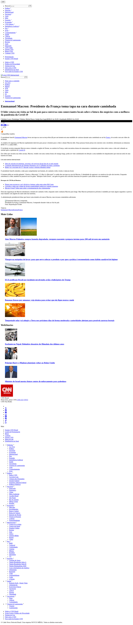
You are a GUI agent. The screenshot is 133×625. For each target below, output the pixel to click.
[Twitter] (6, 408)
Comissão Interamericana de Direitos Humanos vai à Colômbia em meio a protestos (32, 165)
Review (7, 42)
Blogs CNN (9, 51)
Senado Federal (14, 481)
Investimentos (13, 509)
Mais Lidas (7, 214)
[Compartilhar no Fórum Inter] (2, 132)
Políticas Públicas (15, 484)
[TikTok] (6, 421)
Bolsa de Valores (14, 513)
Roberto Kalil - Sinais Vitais (18, 583)
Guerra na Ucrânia (15, 524)
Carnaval (12, 545)
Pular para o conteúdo (12, 81)
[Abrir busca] (30, 6)
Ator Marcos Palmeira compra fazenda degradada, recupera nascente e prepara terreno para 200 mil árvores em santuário (57, 239)
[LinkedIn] (6, 417)
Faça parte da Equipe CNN (14, 71)
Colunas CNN (9, 53)
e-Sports (12, 579)
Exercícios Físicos (15, 587)
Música (11, 551)
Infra (6, 18)
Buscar (7, 6)
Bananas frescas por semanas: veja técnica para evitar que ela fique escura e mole (39, 300)
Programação (9, 57)
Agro (6, 16)
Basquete (12, 571)
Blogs (7, 434)
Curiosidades (13, 602)
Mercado (12, 507)
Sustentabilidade (14, 520)
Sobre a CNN (9, 62)
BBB (11, 543)
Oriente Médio (14, 536)
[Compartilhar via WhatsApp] (6, 125)
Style (6, 30)
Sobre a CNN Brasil (11, 611)
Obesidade (12, 594)
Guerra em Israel (14, 526)
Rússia (11, 537)
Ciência (7, 36)
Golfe (11, 577)
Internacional (9, 12)
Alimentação (13, 585)
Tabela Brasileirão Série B (17, 564)
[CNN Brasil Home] (10, 75)
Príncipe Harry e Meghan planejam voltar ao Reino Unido (30, 363)
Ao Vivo (12, 447)
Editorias (10, 445)
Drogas (11, 592)
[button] (66, 337)
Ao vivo (7, 83)
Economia (8, 22)
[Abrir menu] (3, 2)
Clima (11, 492)
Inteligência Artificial (12, 26)
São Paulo (12, 498)
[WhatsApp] (6, 423)
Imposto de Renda (15, 515)
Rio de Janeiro (14, 500)
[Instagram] (6, 414)
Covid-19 (22, 150)
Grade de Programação (12, 432)
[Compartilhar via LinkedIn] (5, 125)
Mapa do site (9, 439)
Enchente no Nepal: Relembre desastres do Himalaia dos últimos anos (34, 344)
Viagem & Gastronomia (13, 40)
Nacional (8, 14)
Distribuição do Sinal (12, 70)
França (108, 137)
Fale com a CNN (10, 68)
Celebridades (13, 547)
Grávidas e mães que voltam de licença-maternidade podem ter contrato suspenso (31, 186)
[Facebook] (6, 410)
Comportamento (10, 32)
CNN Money (9, 24)
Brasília (11, 503)
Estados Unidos (14, 528)
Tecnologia (8, 38)
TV (10, 556)
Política (7, 8)
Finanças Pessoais (15, 517)
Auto (6, 44)
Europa (11, 530)
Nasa (10, 598)
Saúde (7, 34)
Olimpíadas (13, 570)
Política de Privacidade (12, 64)
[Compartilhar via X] (3, 125)
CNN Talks (9, 47)
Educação (8, 46)
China (11, 539)
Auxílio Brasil (13, 496)
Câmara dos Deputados (16, 479)
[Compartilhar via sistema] (1, 129)
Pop (6, 28)
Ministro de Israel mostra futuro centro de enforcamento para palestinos (35, 381)
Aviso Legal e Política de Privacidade (17, 613)
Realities (12, 553)
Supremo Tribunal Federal (17, 482)
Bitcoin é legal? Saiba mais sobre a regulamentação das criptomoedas (27, 188)
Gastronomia (13, 608)
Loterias (11, 518)
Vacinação (12, 589)
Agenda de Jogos (14, 560)
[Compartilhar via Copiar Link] (8, 125)
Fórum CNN (9, 49)
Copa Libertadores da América (19, 568)
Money (7, 86)
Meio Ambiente (14, 494)
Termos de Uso (10, 66)
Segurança (12, 490)
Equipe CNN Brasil (11, 58)
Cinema (11, 549)
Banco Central (14, 511)
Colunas (7, 435)
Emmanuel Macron (21, 137)
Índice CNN (13, 475)
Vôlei (11, 573)
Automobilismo (14, 575)
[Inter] (6, 406)
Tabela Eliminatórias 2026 (17, 566)
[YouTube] (6, 412)
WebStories (7, 325)
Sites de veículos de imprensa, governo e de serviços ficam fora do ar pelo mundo (31, 164)
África (11, 534)
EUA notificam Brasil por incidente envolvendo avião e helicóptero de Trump (38, 280)
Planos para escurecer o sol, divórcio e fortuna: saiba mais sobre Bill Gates (29, 184)
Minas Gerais (13, 501)
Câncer (11, 590)
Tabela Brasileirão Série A (17, 562)
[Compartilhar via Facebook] (1, 125)
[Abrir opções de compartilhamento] (4, 127)
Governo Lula (13, 477)
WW (6, 88)
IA (6, 94)
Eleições (7, 10)
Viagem (11, 606)
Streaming (12, 554)
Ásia (10, 532)
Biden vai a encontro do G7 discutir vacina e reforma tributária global (27, 167)
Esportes (8, 20)
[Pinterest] (6, 419)
